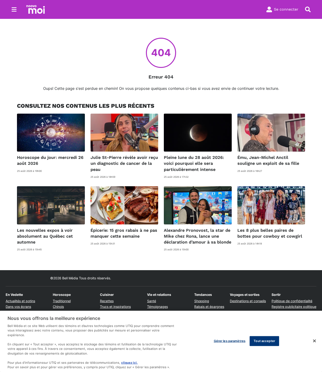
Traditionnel (62, 301)
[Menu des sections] (14, 9)
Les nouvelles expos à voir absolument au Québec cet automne (45, 236)
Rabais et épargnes (209, 307)
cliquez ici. (129, 362)
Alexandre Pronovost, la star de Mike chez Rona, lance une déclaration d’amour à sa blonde (197, 236)
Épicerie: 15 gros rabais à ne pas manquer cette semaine (124, 233)
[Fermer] (314, 341)
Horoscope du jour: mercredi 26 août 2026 (50, 160)
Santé (151, 301)
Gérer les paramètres (230, 341)
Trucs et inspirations (115, 307)
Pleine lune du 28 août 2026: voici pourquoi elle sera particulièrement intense (194, 163)
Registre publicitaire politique (294, 307)
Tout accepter (264, 341)
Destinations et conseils (248, 301)
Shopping (201, 301)
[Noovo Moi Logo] (35, 9)
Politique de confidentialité (292, 301)
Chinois (58, 307)
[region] (161, 341)
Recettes (107, 301)
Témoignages (157, 307)
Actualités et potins (20, 301)
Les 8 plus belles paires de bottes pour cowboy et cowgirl (269, 233)
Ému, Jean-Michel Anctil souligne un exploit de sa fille (268, 160)
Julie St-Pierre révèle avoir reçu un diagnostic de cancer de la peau (124, 163)
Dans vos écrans (18, 307)
